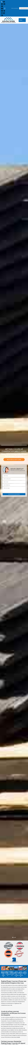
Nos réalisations (14, 459)
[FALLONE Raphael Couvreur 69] (8, 20)
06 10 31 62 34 (3, 13)
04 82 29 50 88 (3, 5)
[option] (14, 522)
